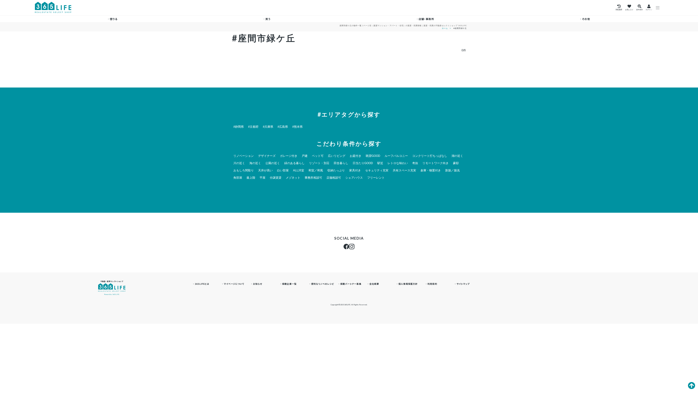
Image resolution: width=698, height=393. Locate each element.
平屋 (262, 177)
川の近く (239, 163)
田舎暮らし (341, 163)
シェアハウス (354, 177)
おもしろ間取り (243, 170)
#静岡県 (238, 126)
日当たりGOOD (363, 163)
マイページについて (234, 283)
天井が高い (265, 170)
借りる (113, 19)
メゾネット (293, 177)
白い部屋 (283, 170)
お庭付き (355, 155)
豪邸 (456, 163)
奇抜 (415, 163)
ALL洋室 (298, 170)
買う (268, 19)
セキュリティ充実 (376, 170)
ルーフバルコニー (396, 155)
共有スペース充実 (404, 170)
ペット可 (318, 155)
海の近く (255, 163)
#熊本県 (297, 126)
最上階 (250, 177)
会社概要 (374, 283)
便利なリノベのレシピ (322, 283)
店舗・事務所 (426, 19)
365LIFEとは (202, 283)
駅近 (380, 163)
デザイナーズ (267, 155)
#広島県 (283, 126)
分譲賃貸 (275, 177)
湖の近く (457, 155)
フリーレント (376, 177)
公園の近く (272, 163)
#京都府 (253, 126)
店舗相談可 (333, 177)
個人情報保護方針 (408, 283)
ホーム (445, 28)
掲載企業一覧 (289, 283)
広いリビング (336, 155)
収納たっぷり (336, 170)
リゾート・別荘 (319, 163)
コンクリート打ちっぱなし (429, 155)
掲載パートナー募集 (350, 283)
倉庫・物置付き (430, 170)
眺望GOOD (373, 155)
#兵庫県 (268, 126)
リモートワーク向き (435, 163)
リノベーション (243, 155)
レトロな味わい (398, 163)
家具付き (355, 170)
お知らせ (257, 283)
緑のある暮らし (294, 163)
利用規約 (432, 283)
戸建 (305, 155)
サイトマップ (463, 283)
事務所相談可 (313, 177)
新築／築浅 (452, 170)
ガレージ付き (288, 155)
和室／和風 (315, 170)
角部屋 (237, 177)
